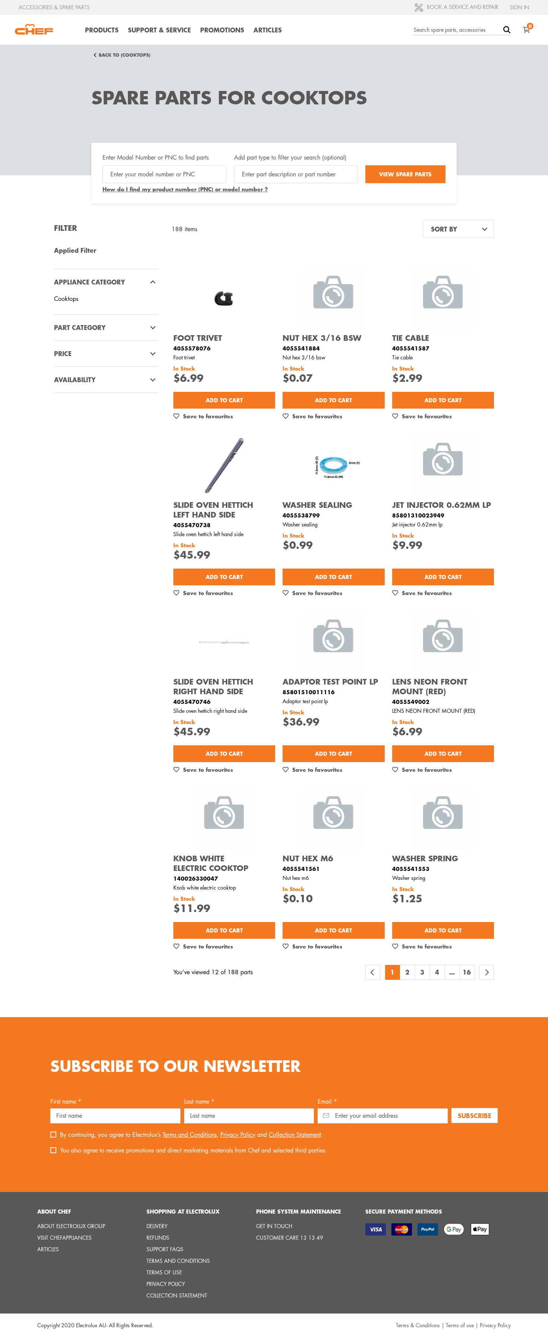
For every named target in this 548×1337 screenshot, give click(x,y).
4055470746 (192, 701)
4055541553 (410, 868)
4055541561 (301, 868)
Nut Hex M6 (308, 858)
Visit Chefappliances (64, 1237)
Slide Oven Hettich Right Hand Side (213, 686)
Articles (267, 30)
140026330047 (195, 878)
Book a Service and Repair (461, 6)
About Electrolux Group (71, 1226)
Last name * (199, 1101)
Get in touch (274, 1226)
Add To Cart (224, 400)
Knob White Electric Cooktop (210, 863)
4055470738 (192, 525)
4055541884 (301, 348)
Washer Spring (425, 858)
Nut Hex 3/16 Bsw (322, 338)
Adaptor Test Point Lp (330, 681)
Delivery (157, 1226)
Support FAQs (165, 1249)
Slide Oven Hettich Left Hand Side (213, 509)
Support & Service (159, 30)
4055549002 (410, 701)
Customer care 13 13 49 (289, 1237)
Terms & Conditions (418, 1325)
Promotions (222, 30)
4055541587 (410, 348)
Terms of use (164, 1272)
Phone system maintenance (298, 1211)
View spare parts (405, 174)
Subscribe (474, 1115)
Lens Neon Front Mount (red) (429, 686)
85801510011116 (309, 692)
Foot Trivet (197, 338)
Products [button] (102, 30)
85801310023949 (418, 515)
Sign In (519, 7)
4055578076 (192, 348)
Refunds (158, 1237)
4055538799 (301, 515)
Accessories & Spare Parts (54, 7)
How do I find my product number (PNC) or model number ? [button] (185, 189)
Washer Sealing (317, 505)
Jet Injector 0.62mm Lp (441, 505)
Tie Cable (410, 338)
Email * (327, 1101)
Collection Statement (295, 1135)
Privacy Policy (237, 1135)
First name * (65, 1101)
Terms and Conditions (190, 1135)
